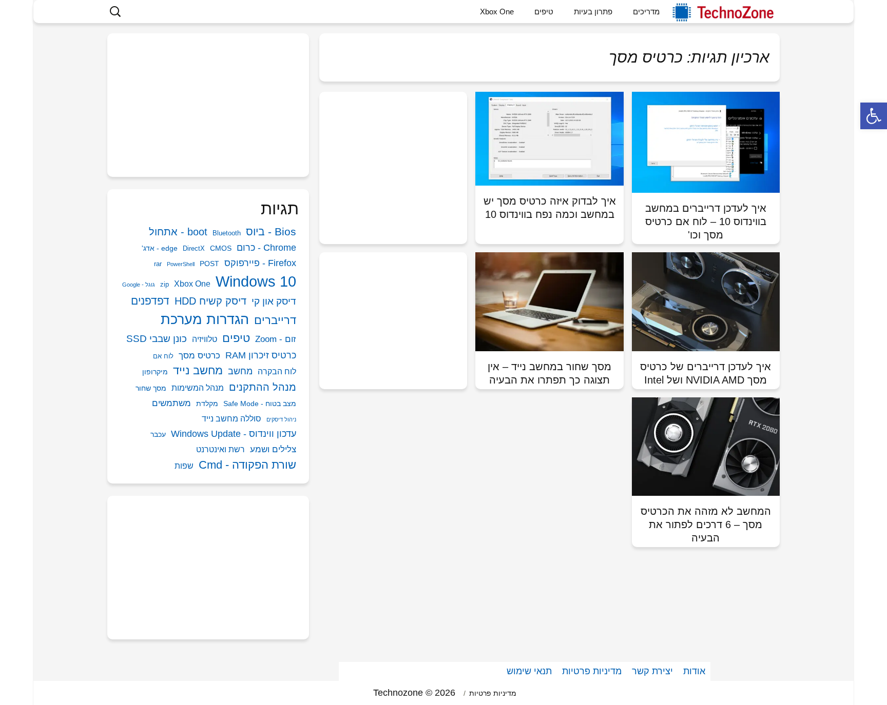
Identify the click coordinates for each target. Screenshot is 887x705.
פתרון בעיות (593, 11)
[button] (873, 116)
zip (164, 284)
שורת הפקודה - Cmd (247, 464)
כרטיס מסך (199, 355)
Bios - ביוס (271, 231)
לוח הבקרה (277, 371)
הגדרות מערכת (205, 319)
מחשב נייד (198, 370)
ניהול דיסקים (281, 419)
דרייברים (275, 320)
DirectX (194, 248)
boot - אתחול (178, 231)
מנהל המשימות (197, 388)
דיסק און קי (274, 301)
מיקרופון (155, 372)
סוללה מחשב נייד (231, 418)
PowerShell (181, 264)
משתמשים (171, 403)
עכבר (158, 434)
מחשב (240, 371)
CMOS (221, 248)
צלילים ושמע (273, 449)
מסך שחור (151, 388)
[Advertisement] (393, 158)
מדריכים (646, 11)
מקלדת (207, 403)
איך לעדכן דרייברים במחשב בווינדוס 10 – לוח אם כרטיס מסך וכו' (705, 221)
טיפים (543, 11)
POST (209, 263)
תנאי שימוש (529, 671)
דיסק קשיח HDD (210, 301)
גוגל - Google (138, 284)
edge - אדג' (160, 248)
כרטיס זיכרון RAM (260, 355)
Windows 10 (256, 281)
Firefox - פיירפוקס (260, 263)
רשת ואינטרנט (220, 449)
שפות (184, 465)
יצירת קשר (652, 671)
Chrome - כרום (266, 247)
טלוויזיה (204, 339)
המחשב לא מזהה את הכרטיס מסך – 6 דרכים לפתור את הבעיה (706, 524)
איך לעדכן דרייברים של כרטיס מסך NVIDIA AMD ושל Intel (705, 373)
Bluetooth (227, 233)
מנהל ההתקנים (262, 387)
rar (158, 264)
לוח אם (163, 356)
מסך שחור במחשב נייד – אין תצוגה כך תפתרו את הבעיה (549, 373)
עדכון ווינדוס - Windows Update (233, 433)
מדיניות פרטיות (592, 671)
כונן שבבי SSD (156, 338)
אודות (694, 671)
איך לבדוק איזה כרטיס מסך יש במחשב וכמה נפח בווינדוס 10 (550, 207)
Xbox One (497, 11)
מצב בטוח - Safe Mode (259, 403)
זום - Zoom (275, 339)
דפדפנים (150, 301)
